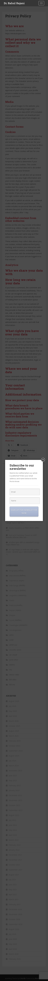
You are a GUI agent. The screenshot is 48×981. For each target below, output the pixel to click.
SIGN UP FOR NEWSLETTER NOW (24, 511)
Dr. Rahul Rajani (14, 3)
